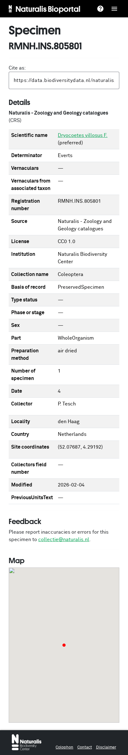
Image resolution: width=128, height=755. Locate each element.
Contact (84, 747)
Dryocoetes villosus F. (82, 135)
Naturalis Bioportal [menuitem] (48, 8)
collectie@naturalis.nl (63, 539)
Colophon (64, 747)
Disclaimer (106, 747)
